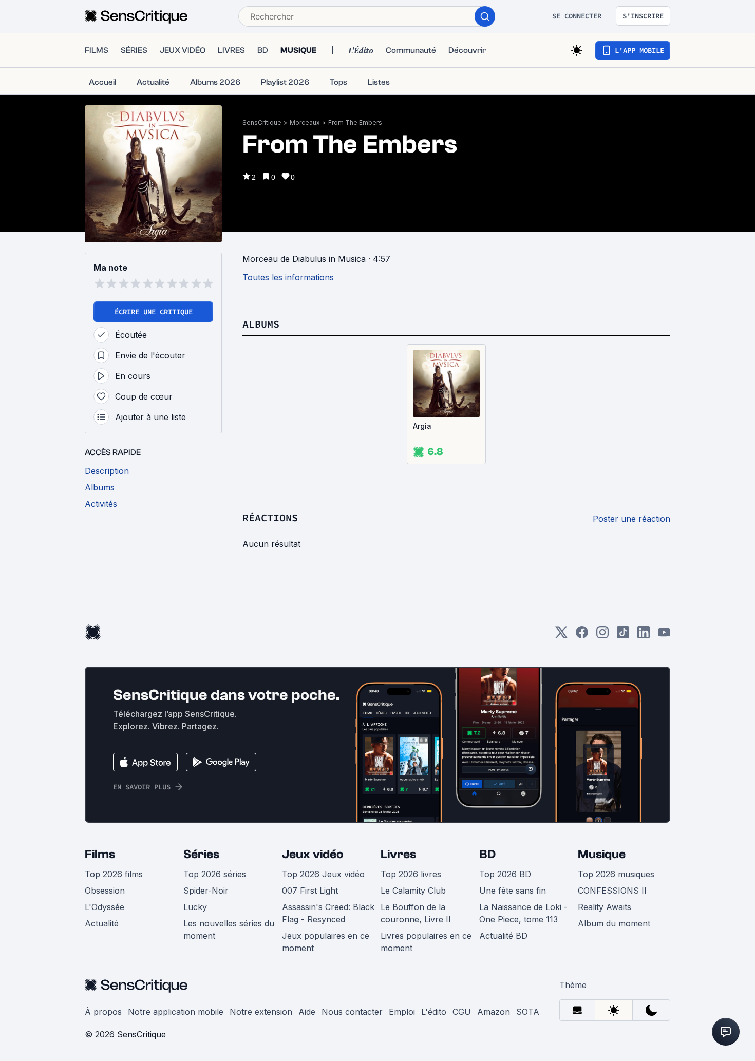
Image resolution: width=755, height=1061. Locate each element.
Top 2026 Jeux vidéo (323, 874)
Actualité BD (503, 936)
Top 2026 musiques (616, 874)
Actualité (102, 923)
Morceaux (305, 122)
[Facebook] (582, 635)
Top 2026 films (114, 874)
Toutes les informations (288, 277)
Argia (422, 426)
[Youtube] (664, 635)
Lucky (195, 907)
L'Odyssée (104, 907)
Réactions (270, 517)
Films (100, 854)
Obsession (105, 890)
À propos (103, 1012)
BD (487, 854)
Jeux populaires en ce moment (325, 942)
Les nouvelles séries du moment (228, 929)
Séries (201, 854)
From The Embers (355, 122)
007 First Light (310, 890)
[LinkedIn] (643, 635)
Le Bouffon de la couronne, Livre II (416, 913)
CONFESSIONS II (612, 890)
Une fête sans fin (512, 890)
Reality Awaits (604, 907)
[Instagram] (602, 635)
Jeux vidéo (313, 854)
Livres (398, 854)
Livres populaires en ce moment (426, 942)
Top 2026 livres (411, 874)
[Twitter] (561, 635)
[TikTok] (623, 635)
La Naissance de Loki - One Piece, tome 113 (523, 913)
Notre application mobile (175, 1012)
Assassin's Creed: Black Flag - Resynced (328, 913)
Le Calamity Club (413, 890)
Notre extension (261, 1012)
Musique (602, 854)
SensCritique (261, 122)
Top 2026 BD (505, 874)
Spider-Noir (206, 890)
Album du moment (614, 923)
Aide (306, 1012)
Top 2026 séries (214, 874)
